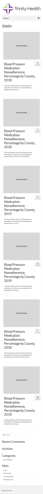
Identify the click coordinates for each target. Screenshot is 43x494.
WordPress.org (8, 479)
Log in (5, 470)
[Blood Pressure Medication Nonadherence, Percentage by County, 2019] (21, 179)
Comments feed (9, 476)
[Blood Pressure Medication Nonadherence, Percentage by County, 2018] (21, 45)
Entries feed (7, 473)
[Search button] (3, 435)
